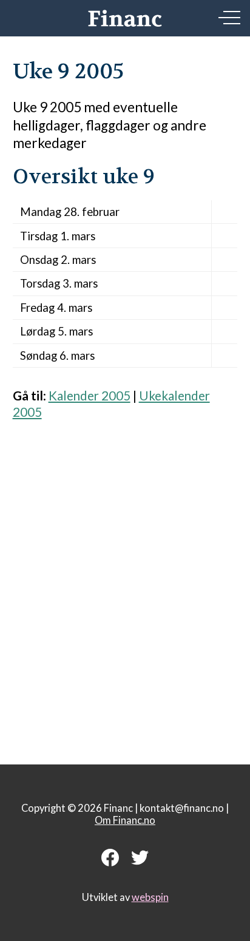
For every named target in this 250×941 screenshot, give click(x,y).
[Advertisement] (125, 585)
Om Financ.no (125, 820)
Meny (229, 17)
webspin (150, 897)
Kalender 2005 (89, 395)
